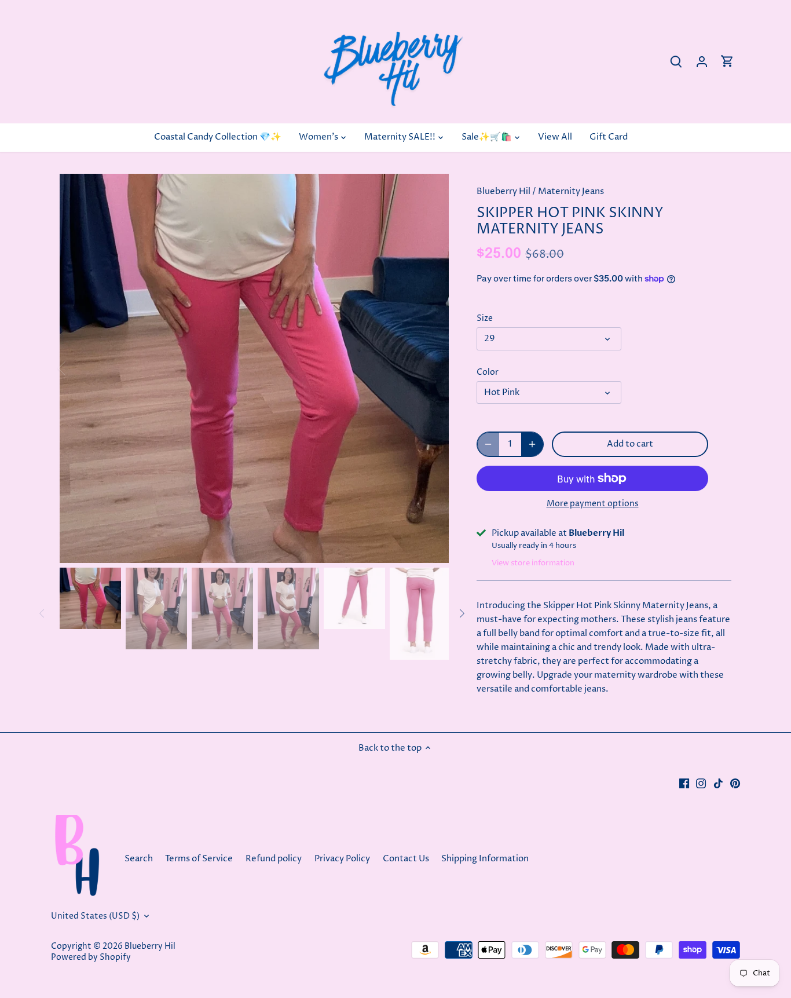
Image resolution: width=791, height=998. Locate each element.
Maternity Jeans (571, 191)
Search (138, 859)
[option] (254, 368)
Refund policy (274, 859)
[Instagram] (701, 783)
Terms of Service (199, 859)
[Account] (702, 62)
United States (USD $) (95, 916)
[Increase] (532, 444)
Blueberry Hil (503, 191)
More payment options (593, 503)
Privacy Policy (342, 859)
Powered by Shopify (91, 957)
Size (485, 318)
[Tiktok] (718, 783)
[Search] (676, 62)
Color (488, 372)
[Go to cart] (727, 62)
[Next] (431, 368)
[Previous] (77, 368)
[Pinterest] (735, 783)
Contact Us (407, 859)
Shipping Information (485, 859)
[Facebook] (684, 783)
